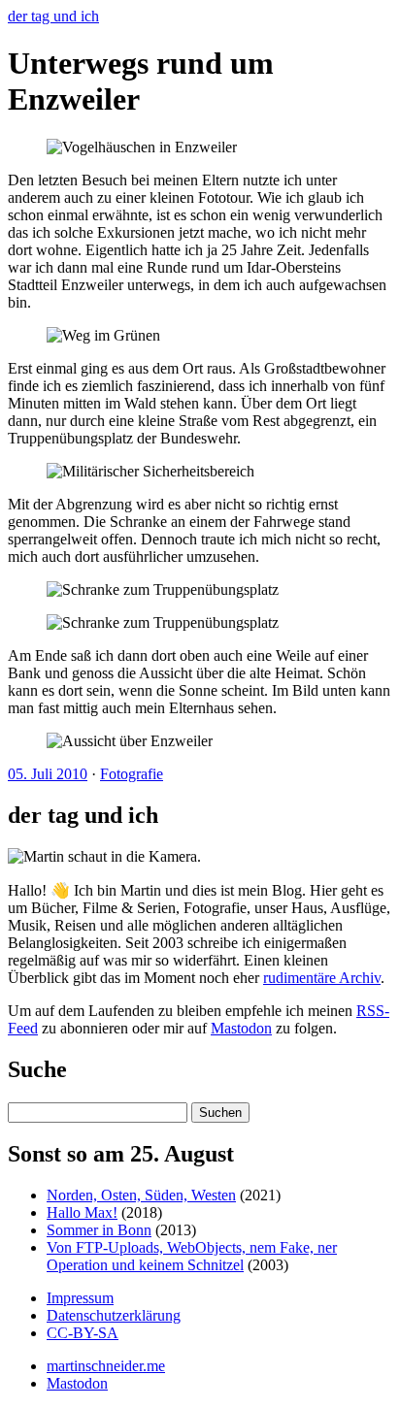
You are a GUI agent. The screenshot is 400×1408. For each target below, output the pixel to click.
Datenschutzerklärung (114, 1315)
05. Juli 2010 (47, 774)
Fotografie (131, 774)
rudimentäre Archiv (322, 977)
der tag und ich (53, 16)
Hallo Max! (82, 1212)
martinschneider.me (106, 1366)
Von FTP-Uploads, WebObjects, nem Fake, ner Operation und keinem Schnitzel (192, 1256)
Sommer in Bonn (99, 1230)
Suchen (220, 1112)
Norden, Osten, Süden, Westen (141, 1195)
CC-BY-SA (82, 1333)
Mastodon (241, 1028)
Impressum (80, 1298)
